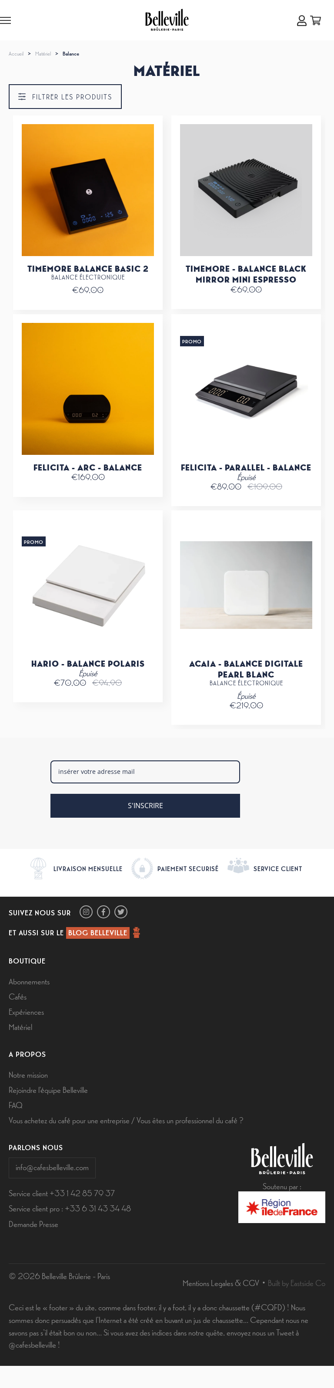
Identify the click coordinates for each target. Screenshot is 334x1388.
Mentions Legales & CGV (221, 1282)
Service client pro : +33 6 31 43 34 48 (70, 1208)
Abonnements (29, 981)
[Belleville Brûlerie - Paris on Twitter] (120, 911)
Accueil (16, 53)
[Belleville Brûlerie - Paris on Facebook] (103, 911)
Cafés (18, 996)
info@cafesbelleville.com (52, 1167)
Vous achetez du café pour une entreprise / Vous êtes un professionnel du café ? (126, 1120)
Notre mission (28, 1074)
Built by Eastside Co (296, 1282)
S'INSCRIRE (145, 805)
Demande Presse (33, 1223)
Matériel (43, 53)
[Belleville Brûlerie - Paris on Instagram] (86, 911)
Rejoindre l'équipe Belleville (48, 1089)
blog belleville (97, 932)
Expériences (26, 1011)
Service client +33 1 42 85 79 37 (62, 1193)
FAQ (16, 1105)
